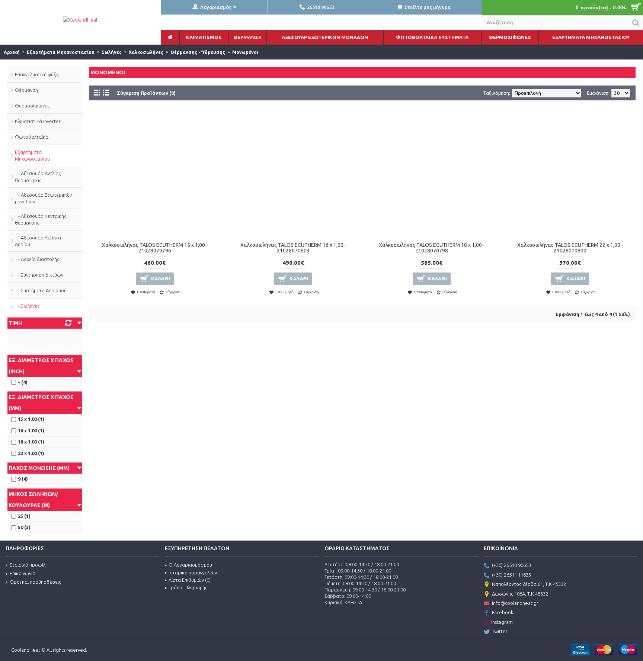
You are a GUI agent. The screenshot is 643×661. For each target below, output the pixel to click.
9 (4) (23, 478)
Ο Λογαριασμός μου (190, 564)
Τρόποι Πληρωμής (188, 587)
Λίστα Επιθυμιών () (190, 580)
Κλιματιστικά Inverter (38, 121)
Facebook (502, 612)
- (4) (23, 382)
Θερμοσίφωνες (32, 105)
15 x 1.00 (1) (31, 419)
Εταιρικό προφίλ (27, 564)
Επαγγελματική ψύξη (37, 74)
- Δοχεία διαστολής (37, 259)
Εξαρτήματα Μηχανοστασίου (32, 155)
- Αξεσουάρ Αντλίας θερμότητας (38, 177)
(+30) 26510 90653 (511, 565)
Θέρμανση (26, 90)
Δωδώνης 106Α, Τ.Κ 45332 (520, 593)
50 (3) (24, 527)
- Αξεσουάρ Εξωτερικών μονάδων (43, 198)
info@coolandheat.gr (515, 603)
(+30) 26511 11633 (511, 574)
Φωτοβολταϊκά (31, 136)
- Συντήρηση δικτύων (39, 274)
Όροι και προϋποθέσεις (35, 581)
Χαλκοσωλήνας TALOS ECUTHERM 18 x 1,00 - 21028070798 (432, 248)
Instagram (502, 622)
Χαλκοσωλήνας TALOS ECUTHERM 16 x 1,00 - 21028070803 (293, 248)
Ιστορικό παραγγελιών (193, 572)
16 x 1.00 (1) (31, 430)
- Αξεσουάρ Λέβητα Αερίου (38, 241)
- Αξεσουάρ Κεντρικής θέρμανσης (40, 219)
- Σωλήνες (27, 306)
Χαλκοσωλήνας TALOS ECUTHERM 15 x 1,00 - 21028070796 (155, 248)
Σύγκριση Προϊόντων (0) (146, 93)
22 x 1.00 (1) (31, 453)
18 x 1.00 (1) (31, 441)
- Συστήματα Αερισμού (41, 290)
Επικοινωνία (22, 573)
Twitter (500, 631)
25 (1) (24, 516)
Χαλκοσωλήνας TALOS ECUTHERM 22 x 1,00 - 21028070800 (570, 248)
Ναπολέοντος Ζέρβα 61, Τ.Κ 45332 (529, 584)
